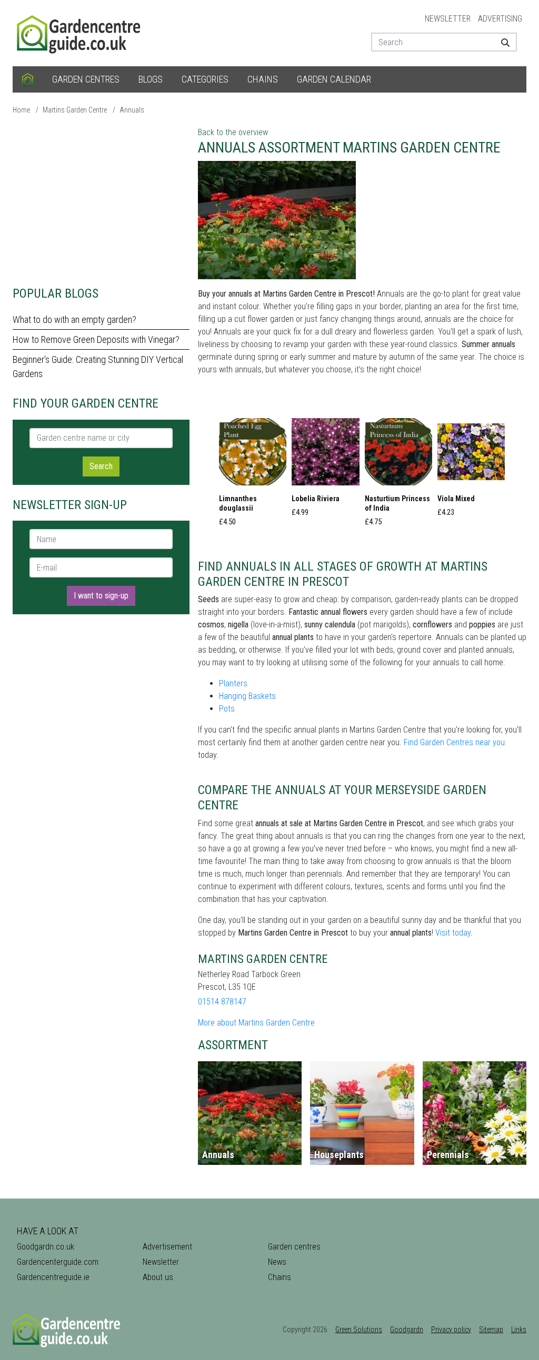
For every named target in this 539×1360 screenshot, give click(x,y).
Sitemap (491, 1329)
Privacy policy (451, 1329)
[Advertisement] (101, 199)
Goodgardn (406, 1329)
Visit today (453, 933)
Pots (227, 709)
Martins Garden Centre (75, 110)
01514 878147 (222, 1002)
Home (21, 110)
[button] (252, 475)
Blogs (150, 79)
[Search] (505, 42)
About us (158, 1277)
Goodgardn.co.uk (45, 1247)
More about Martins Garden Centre (256, 1023)
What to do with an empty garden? (74, 319)
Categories (205, 79)
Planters (233, 683)
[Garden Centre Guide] (80, 32)
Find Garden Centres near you (454, 742)
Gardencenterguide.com (57, 1262)
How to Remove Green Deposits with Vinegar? (96, 339)
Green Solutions (358, 1329)
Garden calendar (334, 79)
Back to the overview (233, 132)
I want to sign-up (101, 596)
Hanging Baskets (247, 696)
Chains (262, 79)
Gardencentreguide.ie (53, 1277)
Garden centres (85, 79)
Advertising (500, 19)
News (277, 1262)
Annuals (131, 110)
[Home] (28, 79)
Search (101, 466)
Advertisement (167, 1247)
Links (518, 1329)
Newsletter (448, 19)
